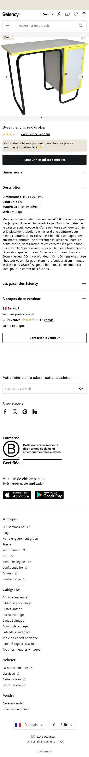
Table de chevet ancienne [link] (20, 638)
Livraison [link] (11, 673)
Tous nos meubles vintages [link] (21, 649)
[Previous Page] (6, 76)
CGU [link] (7, 556)
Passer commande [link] (17, 668)
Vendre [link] (48, 14)
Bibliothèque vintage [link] (16, 603)
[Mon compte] (59, 14)
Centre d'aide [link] (14, 579)
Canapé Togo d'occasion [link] (19, 644)
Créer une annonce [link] (15, 709)
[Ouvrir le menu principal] (7, 25)
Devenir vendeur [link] (14, 703)
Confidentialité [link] (15, 567)
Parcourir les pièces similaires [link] (44, 160)
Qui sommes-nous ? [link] (16, 527)
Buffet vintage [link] (12, 609)
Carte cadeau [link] (14, 679)
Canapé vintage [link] (13, 620)
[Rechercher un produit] (81, 25)
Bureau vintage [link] (13, 615)
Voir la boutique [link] (13, 326)
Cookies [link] (10, 573)
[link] (11, 14)
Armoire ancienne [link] (14, 597)
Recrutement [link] (13, 550)
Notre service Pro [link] (14, 685)
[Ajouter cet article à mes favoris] (83, 38)
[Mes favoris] (75, 14)
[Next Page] (82, 76)
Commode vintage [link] (15, 626)
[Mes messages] (67, 14)
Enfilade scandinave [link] (16, 632)
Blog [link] (5, 533)
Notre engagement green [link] (20, 538)
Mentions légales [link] (16, 562)
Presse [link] (7, 544)
